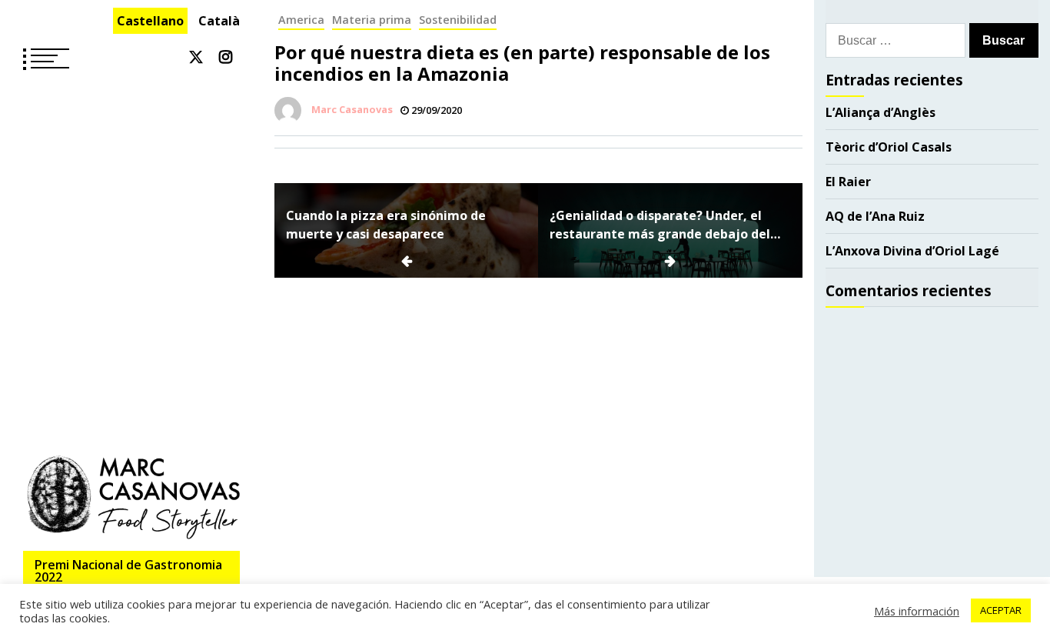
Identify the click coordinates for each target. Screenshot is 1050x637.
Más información (916, 611)
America (301, 19)
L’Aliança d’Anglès (880, 112)
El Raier (848, 181)
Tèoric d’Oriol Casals (889, 146)
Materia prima (371, 19)
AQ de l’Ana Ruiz (875, 216)
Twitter (196, 56)
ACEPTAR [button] (1001, 610)
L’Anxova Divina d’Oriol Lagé (912, 250)
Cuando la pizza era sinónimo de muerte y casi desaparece (386, 224)
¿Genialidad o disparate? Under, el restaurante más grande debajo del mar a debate (660, 225)
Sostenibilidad (458, 19)
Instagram (225, 56)
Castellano (150, 20)
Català (219, 20)
